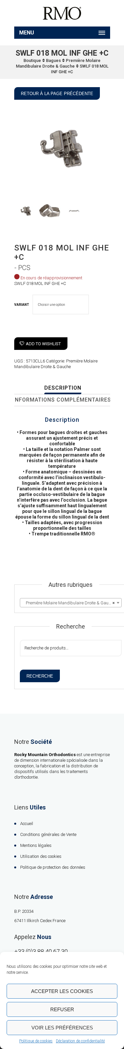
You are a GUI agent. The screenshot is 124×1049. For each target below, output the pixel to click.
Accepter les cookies (62, 991)
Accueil (26, 823)
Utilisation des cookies (41, 856)
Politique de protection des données (52, 867)
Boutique (32, 60)
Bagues (53, 60)
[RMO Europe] (62, 13)
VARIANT (21, 304)
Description (62, 388)
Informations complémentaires (62, 400)
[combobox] (71, 602)
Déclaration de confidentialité (80, 1041)
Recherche (39, 676)
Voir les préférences (62, 1027)
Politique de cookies (36, 1041)
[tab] (63, 388)
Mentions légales (36, 845)
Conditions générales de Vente (48, 834)
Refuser (62, 1009)
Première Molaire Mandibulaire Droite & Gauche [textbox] (69, 602)
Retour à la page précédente (57, 93)
